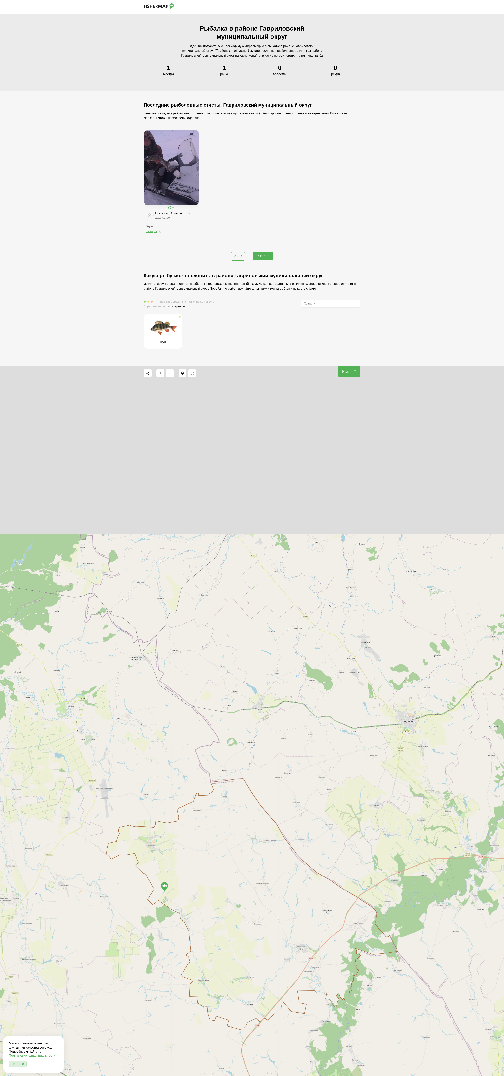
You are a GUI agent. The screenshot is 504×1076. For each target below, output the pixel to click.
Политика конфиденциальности (32, 1055)
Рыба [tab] (237, 256)
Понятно (17, 1064)
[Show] (164, 887)
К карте (263, 256)
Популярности (175, 306)
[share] (147, 373)
